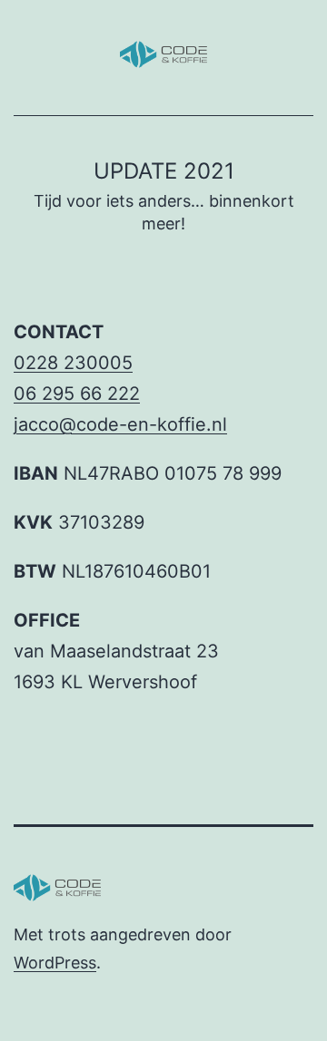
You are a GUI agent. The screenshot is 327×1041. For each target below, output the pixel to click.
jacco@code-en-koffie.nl (120, 424)
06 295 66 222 (77, 393)
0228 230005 (73, 363)
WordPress (55, 962)
